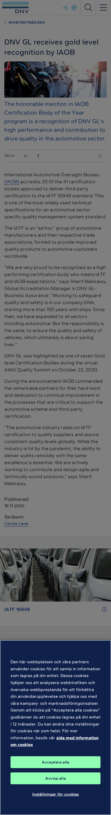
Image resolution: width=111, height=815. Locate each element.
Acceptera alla (55, 762)
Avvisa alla (55, 778)
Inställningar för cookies (55, 794)
